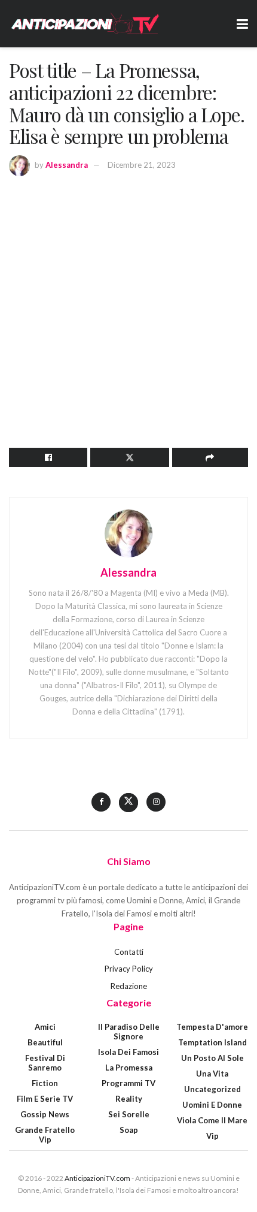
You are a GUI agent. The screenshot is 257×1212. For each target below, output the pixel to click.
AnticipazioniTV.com (97, 1178)
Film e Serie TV (45, 1099)
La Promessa (128, 1067)
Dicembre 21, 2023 (142, 165)
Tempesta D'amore (212, 1027)
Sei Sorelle (128, 1114)
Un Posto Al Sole (212, 1058)
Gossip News (44, 1114)
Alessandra (66, 165)
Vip (212, 1136)
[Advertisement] (128, 310)
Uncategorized (212, 1089)
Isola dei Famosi (128, 1052)
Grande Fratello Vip (45, 1134)
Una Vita (212, 1073)
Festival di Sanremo (45, 1062)
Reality (128, 1099)
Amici (45, 1027)
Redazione (129, 986)
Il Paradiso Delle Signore (129, 1031)
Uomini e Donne (212, 1105)
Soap (129, 1130)
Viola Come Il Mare (212, 1120)
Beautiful (45, 1042)
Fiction (45, 1083)
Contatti (128, 952)
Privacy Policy (129, 968)
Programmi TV (128, 1083)
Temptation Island (212, 1042)
